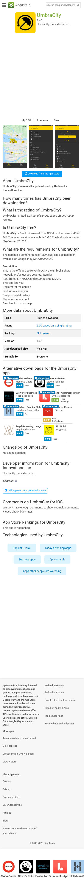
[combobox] (60, 5)
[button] (42, 481)
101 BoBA (61, 426)
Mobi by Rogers (63, 407)
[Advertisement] (42, 75)
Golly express (10, 746)
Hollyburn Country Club (28, 407)
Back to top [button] (75, 847)
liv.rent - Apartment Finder (65, 392)
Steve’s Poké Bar (56, 378)
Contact (7, 781)
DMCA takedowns (12, 805)
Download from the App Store (43, 173)
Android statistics (54, 692)
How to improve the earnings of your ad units (19, 831)
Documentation (11, 797)
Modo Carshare (24, 378)
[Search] (77, 5)
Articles (7, 812)
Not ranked (43, 333)
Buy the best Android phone (59, 723)
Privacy (7, 789)
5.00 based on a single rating (54, 325)
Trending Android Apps (57, 708)
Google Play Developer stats (60, 700)
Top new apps (27, 559)
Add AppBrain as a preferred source (26, 490)
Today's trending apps (58, 547)
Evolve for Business (26, 392)
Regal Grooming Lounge (28, 426)
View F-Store (9, 761)
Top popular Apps (54, 716)
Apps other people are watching (42, 571)
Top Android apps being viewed (19, 738)
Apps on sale (57, 559)
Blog (5, 820)
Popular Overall (22, 547)
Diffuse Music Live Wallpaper (18, 753)
